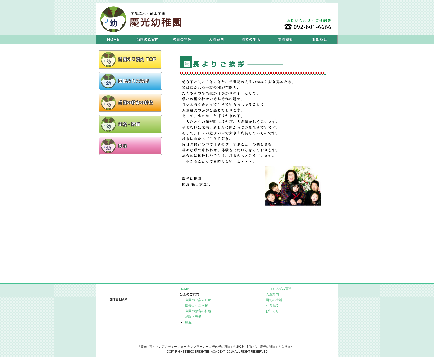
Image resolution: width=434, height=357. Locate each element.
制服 (188, 322)
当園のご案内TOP (198, 300)
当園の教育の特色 (198, 311)
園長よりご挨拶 (196, 305)
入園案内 (216, 39)
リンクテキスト (130, 59)
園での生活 (251, 39)
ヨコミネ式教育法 (182, 39)
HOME (113, 39)
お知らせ (319, 39)
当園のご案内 (147, 39)
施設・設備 (193, 316)
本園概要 (285, 39)
